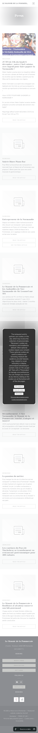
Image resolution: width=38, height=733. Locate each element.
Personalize (19, 394)
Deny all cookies (19, 390)
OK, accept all (19, 386)
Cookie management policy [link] (19, 400)
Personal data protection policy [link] (20, 397)
